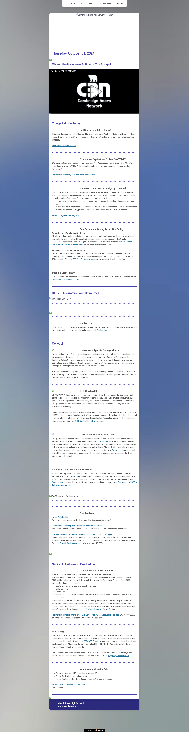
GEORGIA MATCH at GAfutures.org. (90, 421)
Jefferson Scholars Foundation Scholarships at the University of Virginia (82, 534)
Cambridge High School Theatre (65, 280)
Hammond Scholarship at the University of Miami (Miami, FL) (77, 526)
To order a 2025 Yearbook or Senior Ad (68, 685)
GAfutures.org (105, 441)
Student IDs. (102, 330)
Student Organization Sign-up (65, 215)
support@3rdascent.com (118, 655)
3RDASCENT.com (91, 641)
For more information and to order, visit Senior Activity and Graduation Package (85, 615)
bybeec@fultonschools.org (91, 609)
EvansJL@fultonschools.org (72, 543)
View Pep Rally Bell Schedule (64, 145)
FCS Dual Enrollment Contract (85, 259)
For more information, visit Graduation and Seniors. (73, 175)
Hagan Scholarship (60, 517)
